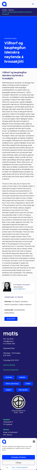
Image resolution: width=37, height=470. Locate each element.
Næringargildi (23, 390)
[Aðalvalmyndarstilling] (33, 4)
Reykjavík (6, 419)
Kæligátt (9, 390)
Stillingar (18, 463)
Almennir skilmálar (9, 365)
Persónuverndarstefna (22, 467)
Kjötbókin (9, 377)
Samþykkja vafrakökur (18, 457)
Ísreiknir (28, 384)
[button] (34, 442)
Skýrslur (14, 38)
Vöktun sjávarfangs (12, 384)
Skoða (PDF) (11, 319)
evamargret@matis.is (19, 289)
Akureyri (6, 429)
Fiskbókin (22, 377)
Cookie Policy (11, 467)
